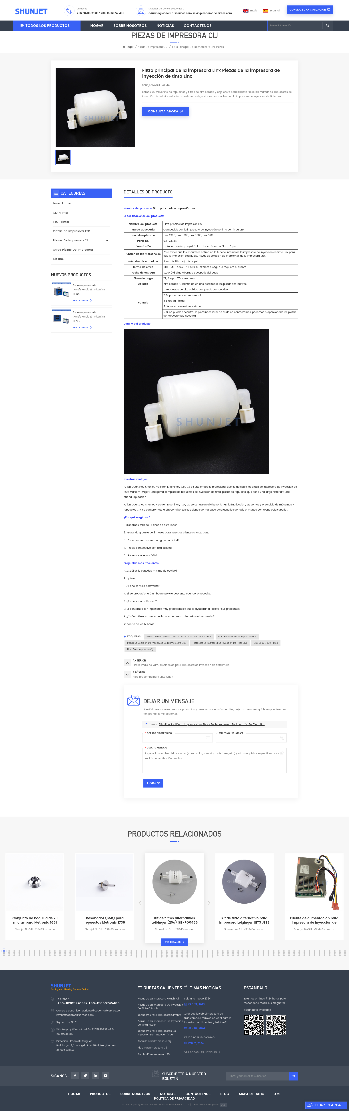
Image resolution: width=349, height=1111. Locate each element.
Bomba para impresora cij (153, 1054)
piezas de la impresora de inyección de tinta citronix (160, 1006)
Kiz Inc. (58, 259)
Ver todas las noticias (201, 1052)
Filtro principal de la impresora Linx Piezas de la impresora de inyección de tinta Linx (212, 724)
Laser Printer (62, 203)
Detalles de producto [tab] (148, 191)
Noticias (165, 26)
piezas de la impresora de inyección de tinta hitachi (160, 1023)
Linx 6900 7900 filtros (266, 643)
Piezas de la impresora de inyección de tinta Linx (220, 643)
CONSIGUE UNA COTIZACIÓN (308, 10)
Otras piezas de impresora (73, 249)
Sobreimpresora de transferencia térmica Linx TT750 (89, 316)
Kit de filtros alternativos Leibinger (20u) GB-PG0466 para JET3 (174, 920)
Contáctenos (198, 26)
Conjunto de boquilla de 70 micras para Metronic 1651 (35, 920)
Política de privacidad (174, 1098)
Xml (277, 1094)
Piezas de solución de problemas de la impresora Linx (156, 643)
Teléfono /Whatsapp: (231, 733)
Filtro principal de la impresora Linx (237, 636)
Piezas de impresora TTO (71, 231)
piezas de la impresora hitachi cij (158, 999)
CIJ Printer (60, 212)
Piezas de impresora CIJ (152, 47)
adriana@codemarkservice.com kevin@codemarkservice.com (190, 13)
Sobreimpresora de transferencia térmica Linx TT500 (89, 289)
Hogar (97, 26)
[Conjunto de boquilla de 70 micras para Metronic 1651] (34, 910)
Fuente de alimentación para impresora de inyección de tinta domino (314, 920)
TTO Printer (61, 222)
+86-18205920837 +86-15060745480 (100, 13)
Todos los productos (47, 26)
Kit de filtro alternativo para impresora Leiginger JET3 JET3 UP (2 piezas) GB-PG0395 (244, 920)
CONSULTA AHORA (163, 111)
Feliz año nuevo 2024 (197, 999)
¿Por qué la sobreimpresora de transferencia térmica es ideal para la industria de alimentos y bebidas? (207, 1018)
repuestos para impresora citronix (159, 1015)
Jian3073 (71, 1022)
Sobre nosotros (130, 26)
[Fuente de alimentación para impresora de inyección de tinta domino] (314, 910)
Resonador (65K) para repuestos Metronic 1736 (105, 920)
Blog (224, 1094)
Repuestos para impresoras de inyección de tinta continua (156, 1033)
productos (100, 1094)
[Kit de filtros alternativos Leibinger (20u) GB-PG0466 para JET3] (174, 910)
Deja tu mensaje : (157, 748)
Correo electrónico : (159, 733)
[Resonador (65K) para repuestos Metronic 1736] (104, 910)
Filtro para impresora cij (140, 649)
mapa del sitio (251, 1094)
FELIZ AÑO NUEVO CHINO (199, 1037)
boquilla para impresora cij (154, 1041)
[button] (139, 903)
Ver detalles (81, 300)
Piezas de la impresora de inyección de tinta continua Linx (179, 636)
